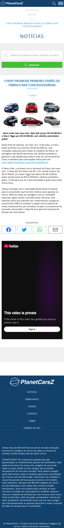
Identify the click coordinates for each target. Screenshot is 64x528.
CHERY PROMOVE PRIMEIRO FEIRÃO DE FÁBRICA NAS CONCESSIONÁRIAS (32, 25)
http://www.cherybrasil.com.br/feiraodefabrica (25, 162)
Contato (32, 413)
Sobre (32, 420)
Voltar (33, 95)
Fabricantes (32, 399)
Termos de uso (32, 428)
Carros (32, 406)
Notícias (32, 14)
